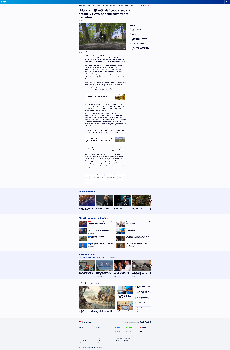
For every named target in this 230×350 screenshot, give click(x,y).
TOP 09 (119, 177)
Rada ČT (97, 334)
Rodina (98, 174)
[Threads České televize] (150, 322)
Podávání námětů (99, 338)
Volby (94, 5)
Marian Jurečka (122, 174)
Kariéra (97, 336)
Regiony (107, 5)
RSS (150, 347)
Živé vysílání (81, 329)
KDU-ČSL (87, 177)
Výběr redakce (120, 180)
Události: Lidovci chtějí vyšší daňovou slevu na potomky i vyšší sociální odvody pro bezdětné (96, 51)
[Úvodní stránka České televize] (85, 322)
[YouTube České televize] (146, 322)
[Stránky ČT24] (117, 327)
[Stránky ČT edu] (141, 331)
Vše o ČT (80, 342)
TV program (81, 327)
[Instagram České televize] (141, 322)
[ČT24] (3, 2)
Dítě (103, 174)
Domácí (98, 5)
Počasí (118, 5)
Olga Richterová (88, 180)
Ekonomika (112, 5)
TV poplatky (81, 331)
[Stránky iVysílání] (142, 327)
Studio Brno (98, 331)
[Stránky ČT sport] (129, 327)
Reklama (97, 329)
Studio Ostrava (99, 333)
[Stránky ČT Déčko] (117, 331)
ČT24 (79, 20)
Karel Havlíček (104, 180)
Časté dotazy (98, 340)
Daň (110, 180)
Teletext (80, 333)
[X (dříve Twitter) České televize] (148, 322)
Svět (103, 5)
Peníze (115, 174)
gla (81, 20)
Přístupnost (100, 347)
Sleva (115, 180)
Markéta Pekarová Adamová (111, 177)
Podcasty (132, 5)
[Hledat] (222, 2)
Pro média (98, 327)
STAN (102, 177)
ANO (99, 180)
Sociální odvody (109, 174)
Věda (122, 5)
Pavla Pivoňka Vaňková (95, 177)
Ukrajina (89, 5)
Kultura (126, 5)
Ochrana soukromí (93, 347)
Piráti (95, 180)
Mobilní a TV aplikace (83, 340)
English (87, 347)
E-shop (80, 338)
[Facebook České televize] (143, 322)
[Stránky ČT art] (128, 331)
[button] (102, 36)
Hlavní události (82, 5)
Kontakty (98, 342)
